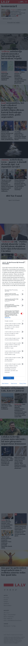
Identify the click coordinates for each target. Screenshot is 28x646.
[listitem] (14, 290)
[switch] (22, 294)
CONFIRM (8, 377)
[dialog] (14, 323)
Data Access (14, 383)
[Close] (24, 262)
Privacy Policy (22, 383)
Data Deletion (5, 383)
